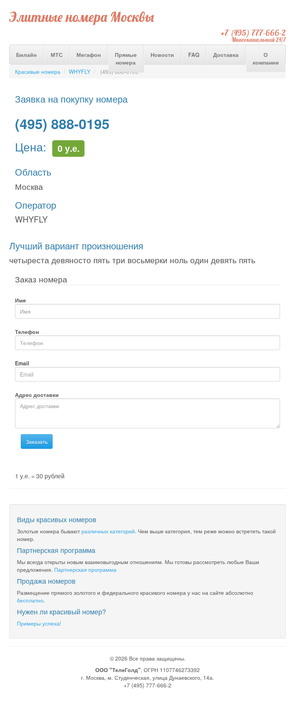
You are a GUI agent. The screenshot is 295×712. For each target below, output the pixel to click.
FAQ (193, 54)
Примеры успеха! (39, 623)
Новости (162, 54)
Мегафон (88, 54)
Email (22, 363)
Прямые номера (126, 58)
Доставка (226, 54)
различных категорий (108, 531)
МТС (57, 54)
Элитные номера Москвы (81, 16)
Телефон (27, 331)
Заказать (37, 441)
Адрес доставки (37, 394)
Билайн (26, 54)
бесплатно (30, 600)
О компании (266, 58)
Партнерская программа (85, 569)
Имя (20, 300)
